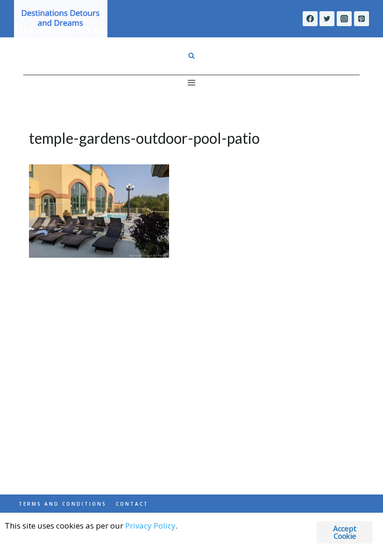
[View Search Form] (191, 56)
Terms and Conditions (62, 504)
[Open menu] (191, 82)
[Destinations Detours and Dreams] (60, 18)
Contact (132, 504)
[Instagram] (344, 18)
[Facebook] (310, 18)
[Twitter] (326, 18)
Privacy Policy (150, 525)
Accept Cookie (344, 532)
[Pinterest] (361, 18)
